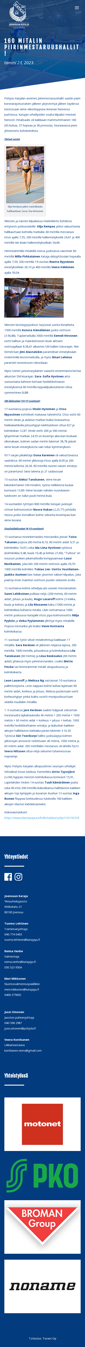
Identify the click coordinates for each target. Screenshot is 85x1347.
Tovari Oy (49, 1338)
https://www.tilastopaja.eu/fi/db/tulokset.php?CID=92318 (41, 818)
